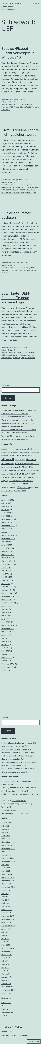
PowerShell (22, 270)
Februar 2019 (6, 587)
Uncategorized (7, 1012)
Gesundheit (6, 1003)
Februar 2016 (6, 657)
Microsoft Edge (29, 463)
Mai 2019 (5, 577)
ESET (3, 190)
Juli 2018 (4, 609)
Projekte (4, 1009)
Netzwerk (3, 474)
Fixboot (16, 107)
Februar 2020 (6, 551)
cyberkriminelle (11, 355)
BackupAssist (28, 185)
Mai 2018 (5, 616)
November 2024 (8, 519)
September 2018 (8, 603)
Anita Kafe (5, 810)
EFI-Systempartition (31, 187)
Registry (4, 480)
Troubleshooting (5, 484)
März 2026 (5, 516)
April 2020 (5, 545)
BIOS (18, 268)
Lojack (24, 355)
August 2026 (6, 500)
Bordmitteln (25, 268)
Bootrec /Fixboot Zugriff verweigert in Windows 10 (17, 52)
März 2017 (5, 651)
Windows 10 (5, 110)
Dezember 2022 (7, 522)
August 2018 (6, 606)
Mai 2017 (5, 645)
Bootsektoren (6, 187)
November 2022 (8, 526)
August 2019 (6, 567)
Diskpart (4, 107)
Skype (31, 480)
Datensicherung (17, 187)
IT (14, 102)
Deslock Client (18, 449)
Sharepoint (16, 480)
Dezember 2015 (7, 664)
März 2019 (5, 584)
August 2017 (6, 635)
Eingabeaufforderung (9, 270)
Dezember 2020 (7, 535)
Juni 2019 (5, 574)
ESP (22, 192)
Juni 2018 (5, 612)
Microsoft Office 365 (22, 467)
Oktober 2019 (6, 561)
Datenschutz (4, 449)
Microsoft (23, 107)
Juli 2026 (5, 503)
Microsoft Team (7, 470)
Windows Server (8, 491)
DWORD (25, 449)
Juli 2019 (4, 571)
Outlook (11, 477)
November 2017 (7, 629)
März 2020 (5, 548)
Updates (19, 484)
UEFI (29, 107)
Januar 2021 (6, 532)
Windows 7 (13, 487)
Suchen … (5, 385)
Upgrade (26, 483)
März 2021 (5, 529)
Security (11, 480)
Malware (31, 355)
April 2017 (5, 648)
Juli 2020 (5, 542)
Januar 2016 (6, 661)
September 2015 (8, 667)
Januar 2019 (6, 590)
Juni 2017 (5, 641)
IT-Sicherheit (4, 455)
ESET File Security (12, 190)
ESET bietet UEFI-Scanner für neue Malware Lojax (16, 297)
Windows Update (20, 491)
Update (13, 484)
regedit (17, 477)
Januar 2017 (6, 654)
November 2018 (7, 596)
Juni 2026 (5, 506)
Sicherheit (16, 358)
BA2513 (19, 185)
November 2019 (7, 558)
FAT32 (10, 107)
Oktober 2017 (6, 632)
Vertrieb (4, 1015)
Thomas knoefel (11, 3)
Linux (26, 455)
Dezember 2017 (7, 625)
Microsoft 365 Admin (20, 459)
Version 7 (33, 484)
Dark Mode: (32, 1041)
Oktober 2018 (6, 600)
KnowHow (28, 192)
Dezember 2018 (7, 593)
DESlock (11, 449)
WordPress (23, 1036)
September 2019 (8, 564)
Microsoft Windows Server (32, 470)
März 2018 (5, 622)
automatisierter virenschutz (26, 352)
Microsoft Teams (19, 470)
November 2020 (8, 538)
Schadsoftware (6, 358)
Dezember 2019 (7, 555)
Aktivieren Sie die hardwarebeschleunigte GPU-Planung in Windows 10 (17, 804)
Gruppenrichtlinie (34, 452)
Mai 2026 (5, 510)
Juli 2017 (4, 638)
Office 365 (12, 473)
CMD (32, 268)
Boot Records (21, 104)
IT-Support (11, 455)
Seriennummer (31, 270)
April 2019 (5, 580)
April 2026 (5, 513)
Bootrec (30, 104)
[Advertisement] (20, 694)
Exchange (26, 452)
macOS (30, 455)
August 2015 (6, 670)
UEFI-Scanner (30, 358)
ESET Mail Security (18, 452)
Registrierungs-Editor (29, 477)
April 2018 (5, 619)
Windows (35, 107)
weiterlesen (28, 92)
